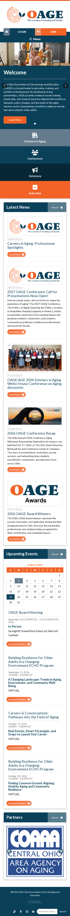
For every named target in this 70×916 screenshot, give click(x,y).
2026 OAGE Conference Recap (31, 433)
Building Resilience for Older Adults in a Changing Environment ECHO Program (31, 661)
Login (22, 31)
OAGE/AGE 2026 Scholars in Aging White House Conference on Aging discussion (34, 384)
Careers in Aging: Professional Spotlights (31, 245)
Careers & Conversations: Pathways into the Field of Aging (33, 715)
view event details (17, 644)
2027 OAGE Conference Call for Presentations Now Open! (32, 294)
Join (53, 31)
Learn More (15, 119)
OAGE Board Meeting (25, 612)
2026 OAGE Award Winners (29, 514)
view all (55, 207)
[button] (4, 85)
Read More (14, 254)
